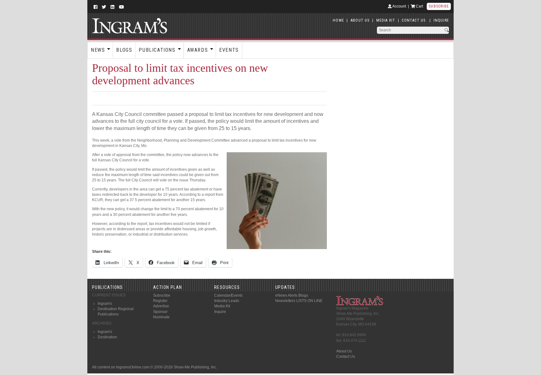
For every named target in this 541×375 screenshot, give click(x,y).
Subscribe (439, 6)
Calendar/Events (228, 295)
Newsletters (285, 301)
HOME (338, 20)
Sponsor (160, 312)
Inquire (220, 312)
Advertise (161, 306)
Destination (107, 337)
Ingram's (105, 303)
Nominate (161, 317)
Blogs (124, 50)
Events (229, 50)
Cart (419, 6)
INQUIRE (441, 20)
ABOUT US (360, 20)
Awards (197, 50)
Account (399, 6)
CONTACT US (413, 20)
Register (160, 301)
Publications (157, 50)
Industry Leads (226, 301)
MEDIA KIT (385, 20)
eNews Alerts (286, 295)
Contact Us (345, 356)
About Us (344, 351)
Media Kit (222, 306)
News (98, 50)
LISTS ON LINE (309, 301)
